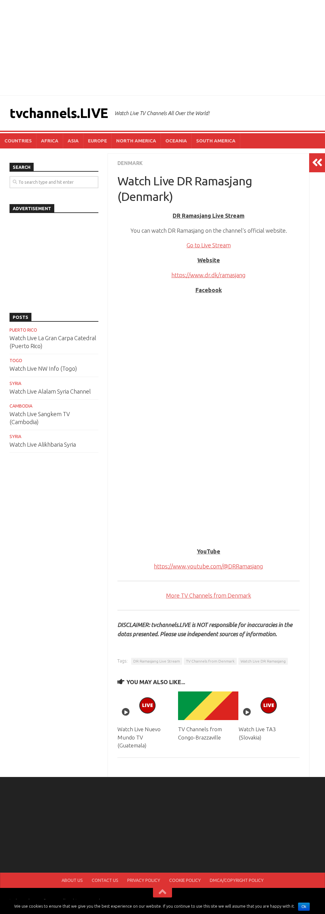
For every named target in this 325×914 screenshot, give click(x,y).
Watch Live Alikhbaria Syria (43, 444)
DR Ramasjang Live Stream (156, 661)
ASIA (73, 140)
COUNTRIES (18, 140)
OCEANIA (176, 140)
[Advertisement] (162, 47)
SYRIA (15, 383)
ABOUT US (72, 880)
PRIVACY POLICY (143, 880)
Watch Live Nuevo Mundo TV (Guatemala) (139, 737)
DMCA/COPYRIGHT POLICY (237, 880)
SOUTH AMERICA (215, 140)
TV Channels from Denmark (210, 661)
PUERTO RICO (23, 330)
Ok (304, 906)
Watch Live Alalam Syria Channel (50, 391)
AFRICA (49, 140)
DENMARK (130, 163)
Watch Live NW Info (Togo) (43, 368)
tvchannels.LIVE (59, 113)
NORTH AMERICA (136, 140)
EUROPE (97, 140)
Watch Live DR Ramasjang (263, 661)
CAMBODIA (21, 406)
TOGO (16, 360)
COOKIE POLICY (185, 880)
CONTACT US (105, 880)
